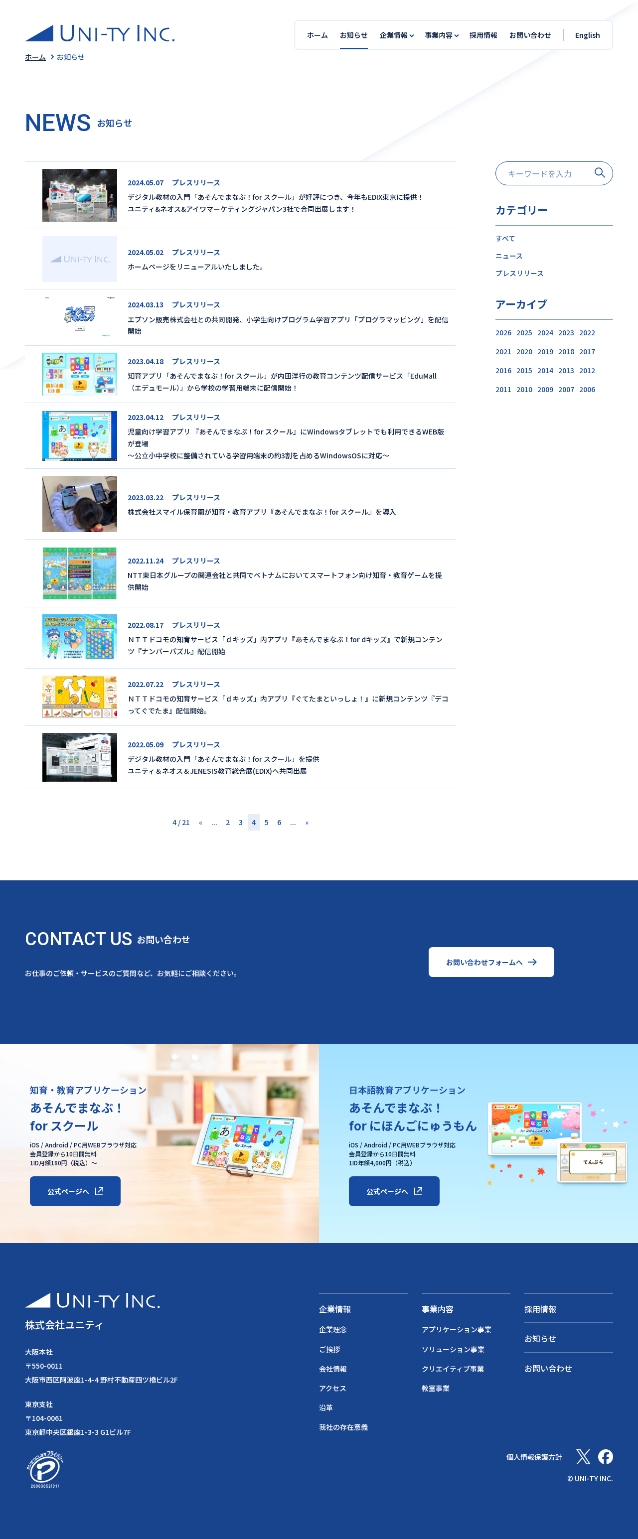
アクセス (332, 1388)
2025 (524, 332)
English (587, 35)
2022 (587, 332)
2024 (545, 332)
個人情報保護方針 (534, 1457)
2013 (566, 370)
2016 (503, 370)
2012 (587, 370)
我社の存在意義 (343, 1427)
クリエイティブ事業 (453, 1369)
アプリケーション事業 (456, 1329)
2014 (545, 370)
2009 (545, 389)
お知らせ (354, 35)
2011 (503, 389)
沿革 (326, 1407)
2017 (587, 351)
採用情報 (483, 35)
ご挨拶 (329, 1349)
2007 (566, 389)
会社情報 (333, 1369)
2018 (566, 351)
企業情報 (335, 1309)
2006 (587, 389)
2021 (503, 351)
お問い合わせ (530, 35)
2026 (503, 332)
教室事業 (436, 1388)
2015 (524, 370)
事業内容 (438, 1309)
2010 (524, 389)
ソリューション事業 (453, 1349)
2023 (566, 332)
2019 (545, 351)
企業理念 (333, 1329)
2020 (524, 351)
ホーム (317, 35)
